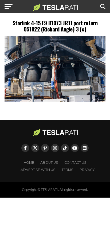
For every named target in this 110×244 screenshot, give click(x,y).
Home (28, 163)
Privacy (87, 170)
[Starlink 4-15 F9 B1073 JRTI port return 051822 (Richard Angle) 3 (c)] (55, 100)
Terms (67, 170)
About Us (49, 163)
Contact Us (75, 163)
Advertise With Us (38, 170)
